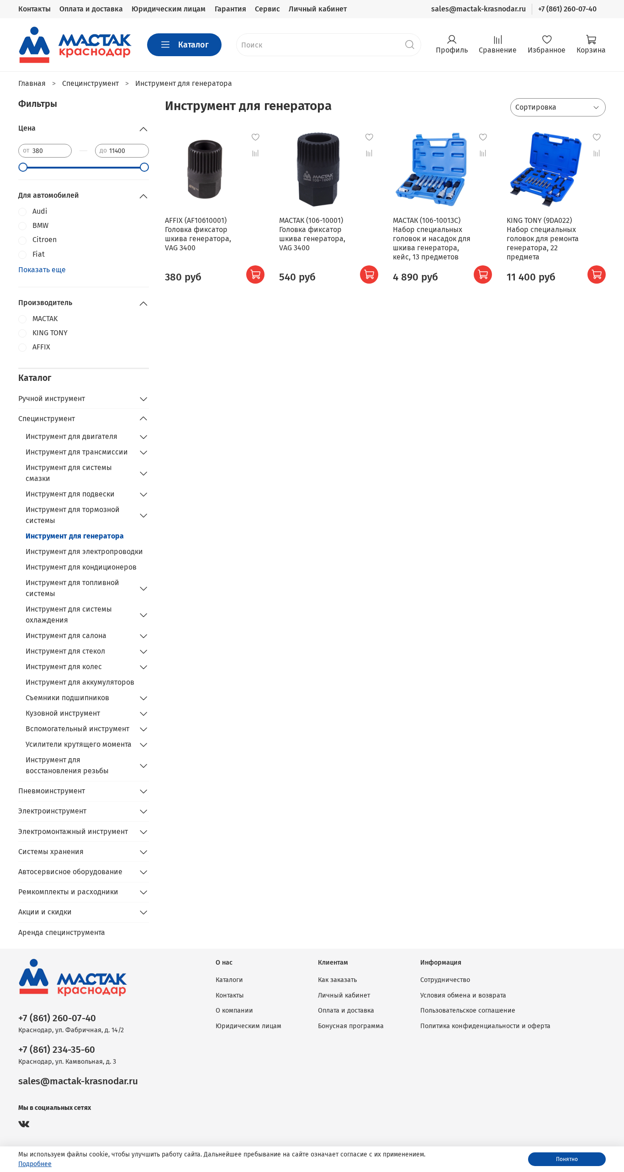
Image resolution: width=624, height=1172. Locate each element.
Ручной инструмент (51, 398)
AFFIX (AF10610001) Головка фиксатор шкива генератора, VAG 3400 (198, 234)
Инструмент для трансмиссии (77, 452)
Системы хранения (51, 851)
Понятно (567, 1159)
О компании (234, 1010)
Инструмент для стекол (65, 651)
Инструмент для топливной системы (72, 588)
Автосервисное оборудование (70, 871)
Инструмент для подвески (70, 494)
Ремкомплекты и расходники (68, 891)
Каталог (193, 45)
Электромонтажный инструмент (73, 831)
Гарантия (230, 9)
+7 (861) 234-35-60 (56, 1050)
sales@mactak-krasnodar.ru (478, 9)
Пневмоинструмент (51, 791)
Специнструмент (46, 418)
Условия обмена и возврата (463, 995)
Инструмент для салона (66, 635)
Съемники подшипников (67, 697)
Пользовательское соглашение (467, 1010)
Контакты (34, 9)
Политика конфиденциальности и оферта (485, 1026)
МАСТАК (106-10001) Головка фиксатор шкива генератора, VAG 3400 (312, 234)
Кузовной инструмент (63, 713)
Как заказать (337, 980)
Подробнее (35, 1164)
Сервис (267, 9)
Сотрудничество (445, 980)
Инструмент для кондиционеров (81, 567)
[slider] (23, 167)
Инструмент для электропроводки (84, 551)
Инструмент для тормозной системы (73, 515)
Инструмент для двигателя (71, 436)
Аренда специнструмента (61, 932)
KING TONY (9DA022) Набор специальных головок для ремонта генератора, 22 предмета (543, 238)
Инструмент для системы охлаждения (69, 614)
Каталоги (229, 980)
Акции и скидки (45, 912)
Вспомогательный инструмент (77, 728)
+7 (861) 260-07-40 (567, 9)
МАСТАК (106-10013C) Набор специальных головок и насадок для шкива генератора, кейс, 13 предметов (432, 238)
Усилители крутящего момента (79, 744)
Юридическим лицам (169, 9)
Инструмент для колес (64, 666)
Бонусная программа (351, 1026)
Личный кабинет (318, 9)
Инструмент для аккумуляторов (80, 682)
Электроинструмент (52, 811)
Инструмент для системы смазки (69, 473)
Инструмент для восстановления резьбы (67, 765)
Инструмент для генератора (75, 536)
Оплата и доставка (91, 9)
